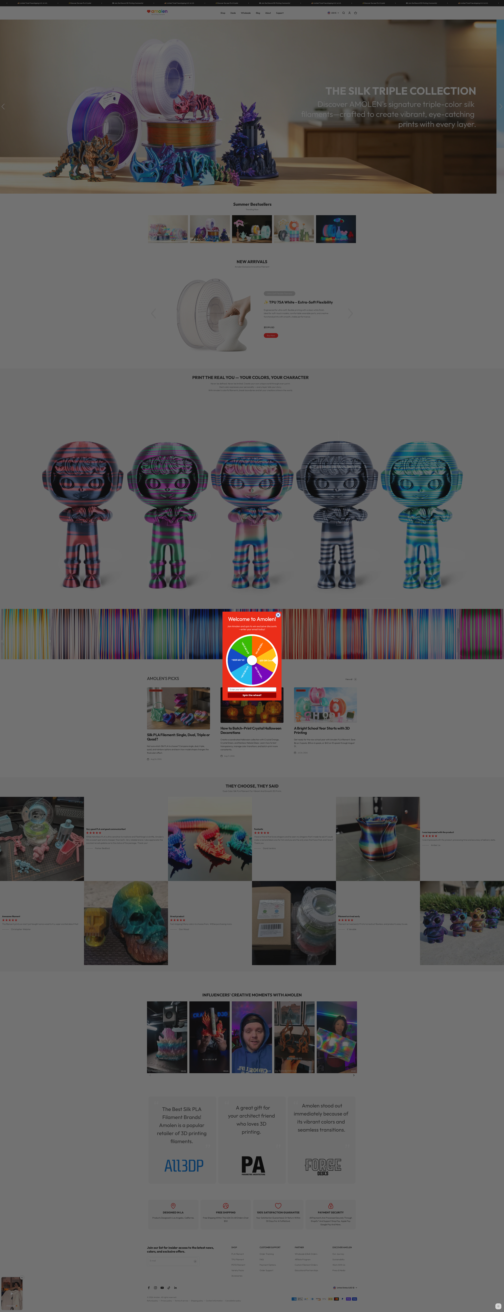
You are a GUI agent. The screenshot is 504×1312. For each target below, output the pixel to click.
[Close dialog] (278, 615)
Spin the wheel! (252, 695)
